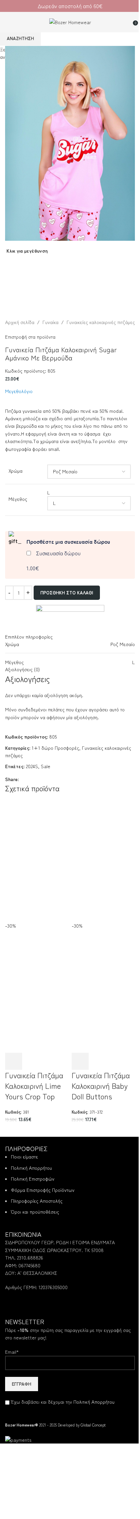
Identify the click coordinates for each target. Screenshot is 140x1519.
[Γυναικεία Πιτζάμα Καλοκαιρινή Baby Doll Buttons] (103, 851)
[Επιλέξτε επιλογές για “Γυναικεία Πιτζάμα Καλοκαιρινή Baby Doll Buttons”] (80, 1061)
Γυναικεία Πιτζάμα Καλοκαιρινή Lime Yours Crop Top (34, 1085)
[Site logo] (70, 21)
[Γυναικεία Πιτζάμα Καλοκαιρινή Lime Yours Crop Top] (36, 851)
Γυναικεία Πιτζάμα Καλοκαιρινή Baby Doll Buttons (101, 1085)
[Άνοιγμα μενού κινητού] (8, 22)
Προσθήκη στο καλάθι (66, 592)
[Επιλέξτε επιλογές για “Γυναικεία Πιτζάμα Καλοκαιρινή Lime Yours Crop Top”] (13, 1061)
